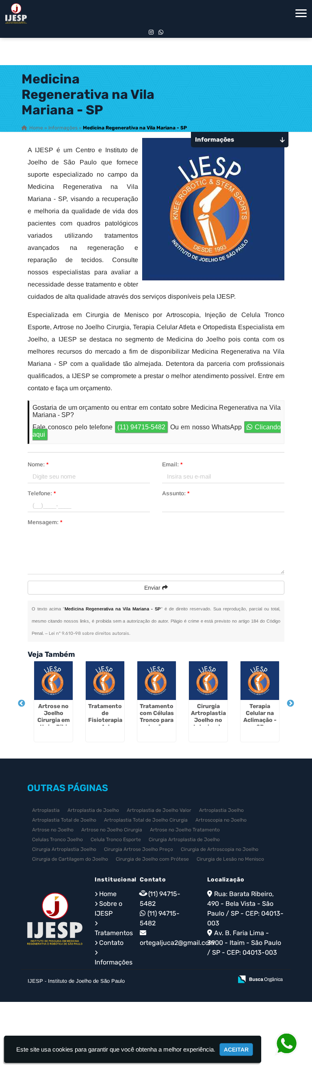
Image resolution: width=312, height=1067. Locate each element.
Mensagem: (45, 522)
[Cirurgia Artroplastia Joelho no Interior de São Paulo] (208, 680)
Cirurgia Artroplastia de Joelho (184, 839)
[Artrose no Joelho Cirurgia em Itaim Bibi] (53, 680)
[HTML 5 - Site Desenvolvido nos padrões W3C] (166, 980)
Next (290, 704)
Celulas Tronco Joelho (57, 839)
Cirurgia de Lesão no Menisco (230, 859)
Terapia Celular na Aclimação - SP (260, 716)
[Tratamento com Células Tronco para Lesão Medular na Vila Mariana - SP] (156, 680)
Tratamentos (114, 933)
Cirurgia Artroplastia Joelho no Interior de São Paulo (208, 720)
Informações (113, 962)
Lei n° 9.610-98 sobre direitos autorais (89, 633)
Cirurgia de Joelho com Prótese (152, 859)
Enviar (153, 587)
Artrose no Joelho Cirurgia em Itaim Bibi (53, 716)
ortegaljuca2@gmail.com (177, 943)
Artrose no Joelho (53, 830)
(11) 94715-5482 (141, 427)
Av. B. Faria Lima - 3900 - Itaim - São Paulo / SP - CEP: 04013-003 (244, 942)
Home (108, 894)
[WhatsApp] (160, 32)
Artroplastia (46, 810)
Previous (21, 704)
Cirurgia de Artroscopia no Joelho (219, 849)
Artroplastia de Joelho (93, 810)
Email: (172, 464)
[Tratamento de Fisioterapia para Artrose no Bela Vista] (105, 680)
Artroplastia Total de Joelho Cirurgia (146, 820)
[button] (301, 13)
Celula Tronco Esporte (116, 839)
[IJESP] (54, 918)
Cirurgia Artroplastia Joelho (64, 849)
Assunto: (175, 493)
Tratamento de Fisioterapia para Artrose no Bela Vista (105, 720)
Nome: (38, 464)
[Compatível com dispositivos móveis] (222, 980)
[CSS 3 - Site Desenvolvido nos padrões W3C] (194, 980)
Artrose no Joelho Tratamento (185, 830)
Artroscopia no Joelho (221, 820)
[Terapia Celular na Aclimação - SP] (259, 680)
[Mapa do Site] (145, 980)
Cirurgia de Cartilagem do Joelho (70, 859)
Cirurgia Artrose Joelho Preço (138, 849)
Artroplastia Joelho (221, 810)
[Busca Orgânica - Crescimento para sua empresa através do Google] (260, 978)
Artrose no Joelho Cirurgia (111, 830)
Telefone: (42, 493)
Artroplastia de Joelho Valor (159, 810)
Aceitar (236, 1049)
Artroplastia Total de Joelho (64, 820)
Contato (111, 943)
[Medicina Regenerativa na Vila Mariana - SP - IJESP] (16, 13)
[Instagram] (151, 32)
